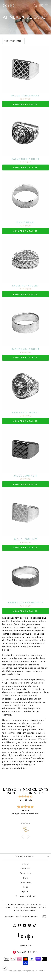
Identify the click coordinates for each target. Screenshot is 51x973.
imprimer (25, 891)
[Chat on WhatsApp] (5, 968)
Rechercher (25, 873)
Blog (25, 877)
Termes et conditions (25, 896)
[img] (25, 796)
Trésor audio (26, 882)
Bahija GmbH (25, 856)
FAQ (25, 887)
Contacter (25, 868)
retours (25, 864)
